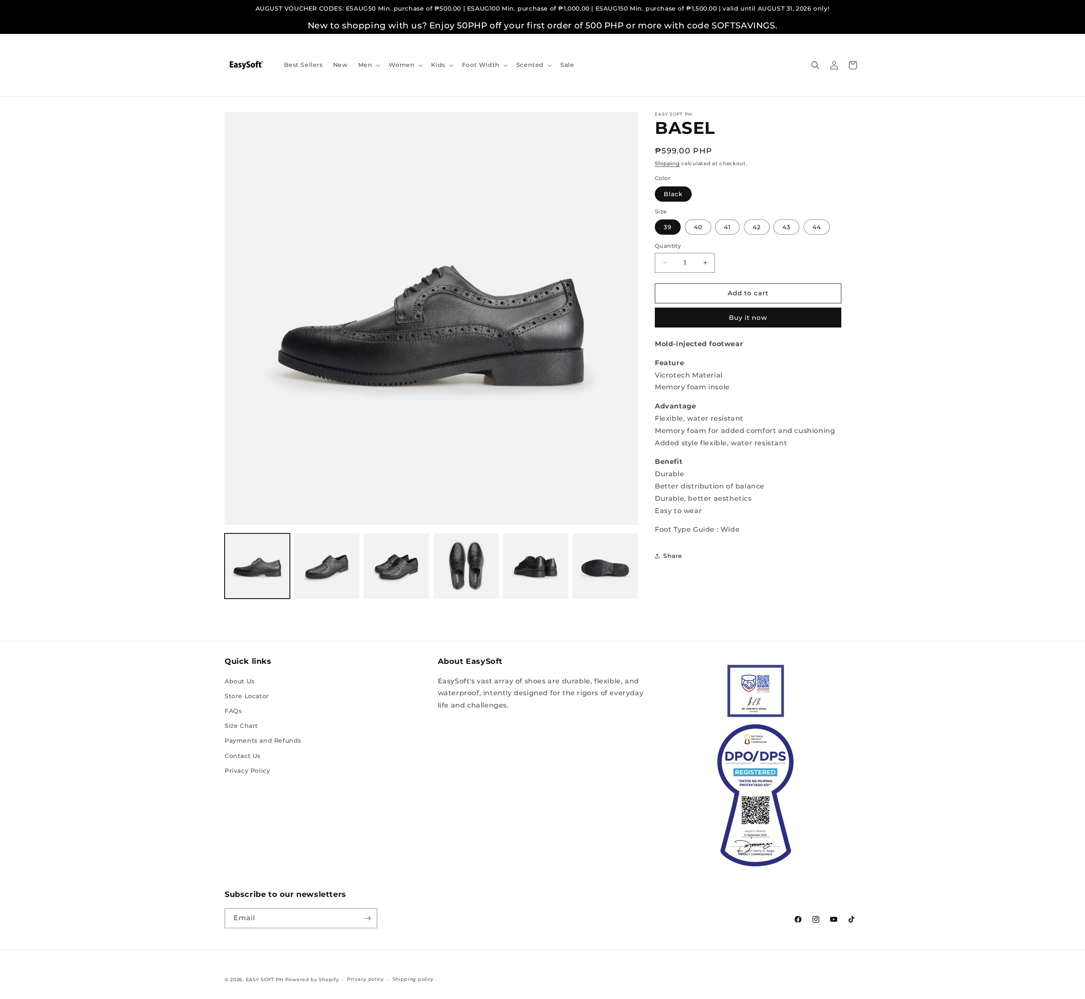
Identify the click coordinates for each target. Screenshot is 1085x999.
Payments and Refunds (263, 740)
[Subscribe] (367, 918)
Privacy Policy (247, 770)
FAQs (233, 711)
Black (673, 194)
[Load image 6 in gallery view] (605, 566)
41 (727, 227)
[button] (368, 65)
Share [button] (672, 556)
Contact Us (243, 756)
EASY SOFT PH (265, 979)
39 (668, 227)
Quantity (668, 245)
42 (757, 227)
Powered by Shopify (312, 979)
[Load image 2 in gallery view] (326, 566)
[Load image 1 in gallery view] (257, 566)
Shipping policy (413, 979)
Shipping (667, 163)
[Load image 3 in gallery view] (396, 566)
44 (816, 227)
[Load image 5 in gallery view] (535, 566)
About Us (240, 681)
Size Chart (241, 726)
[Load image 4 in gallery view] (466, 566)
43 (786, 227)
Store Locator (247, 696)
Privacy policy (365, 979)
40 (698, 227)
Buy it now (748, 318)
